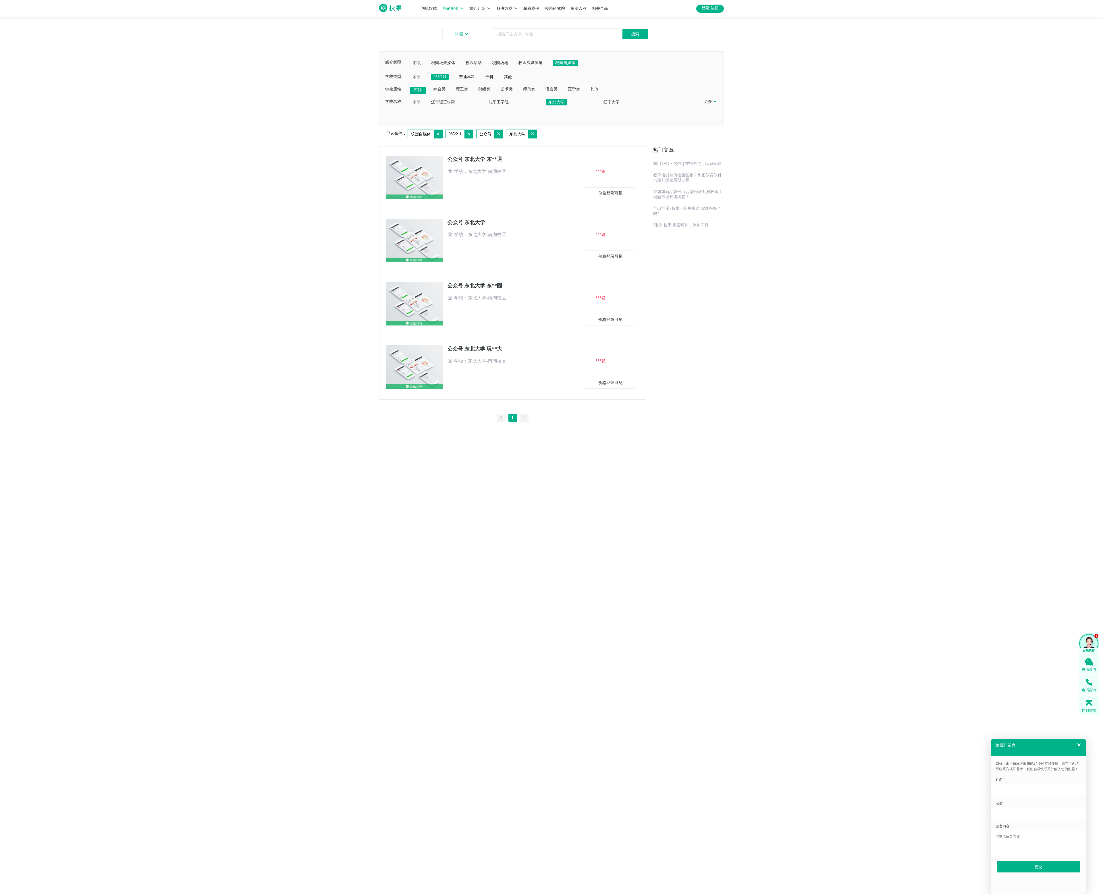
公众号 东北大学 (466, 222)
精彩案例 (531, 8)
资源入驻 (578, 8)
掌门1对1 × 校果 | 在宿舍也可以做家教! (688, 163)
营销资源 (450, 8)
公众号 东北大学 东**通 (475, 159)
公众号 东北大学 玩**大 (475, 349)
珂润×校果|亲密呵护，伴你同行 (681, 225)
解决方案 (504, 8)
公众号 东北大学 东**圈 (475, 285)
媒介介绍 (477, 8)
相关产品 (600, 8)
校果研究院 (555, 8)
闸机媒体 (429, 8)
